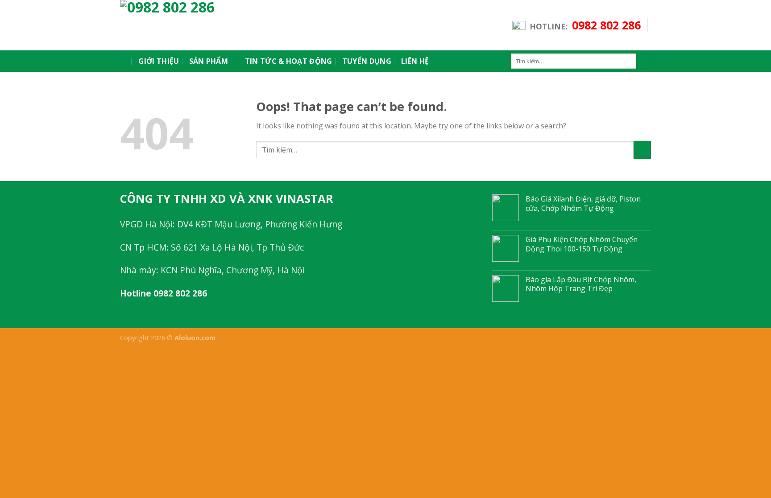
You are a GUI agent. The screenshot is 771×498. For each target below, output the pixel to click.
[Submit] (643, 61)
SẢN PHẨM (208, 61)
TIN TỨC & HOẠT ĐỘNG (288, 61)
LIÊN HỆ (415, 61)
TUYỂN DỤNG (366, 61)
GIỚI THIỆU (158, 61)
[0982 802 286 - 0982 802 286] (200, 25)
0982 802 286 (606, 25)
